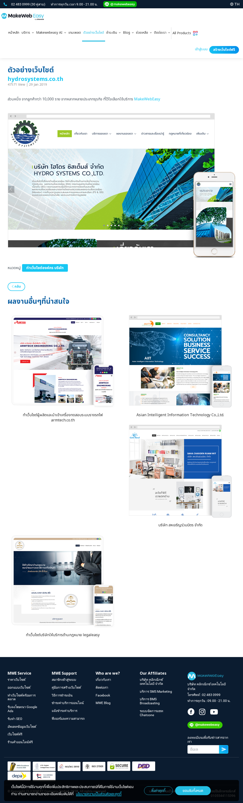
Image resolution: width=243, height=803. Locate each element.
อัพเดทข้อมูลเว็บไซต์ (22, 726)
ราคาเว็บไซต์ (16, 680)
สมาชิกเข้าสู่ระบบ (64, 680)
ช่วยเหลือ (143, 32)
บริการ (27, 32)
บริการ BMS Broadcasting (150, 701)
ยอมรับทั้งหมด (193, 791)
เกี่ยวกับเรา (103, 680)
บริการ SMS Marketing (156, 691)
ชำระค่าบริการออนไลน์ (68, 703)
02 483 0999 (20, 4)
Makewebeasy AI (50, 32)
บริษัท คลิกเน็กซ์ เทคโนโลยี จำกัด (151, 682)
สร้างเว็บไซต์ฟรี (224, 49)
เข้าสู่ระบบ (201, 49)
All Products (183, 33)
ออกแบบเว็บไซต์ (19, 687)
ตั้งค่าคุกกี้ (158, 791)
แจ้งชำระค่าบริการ (64, 711)
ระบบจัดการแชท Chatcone (151, 713)
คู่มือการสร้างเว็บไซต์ (66, 687)
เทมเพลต (74, 32)
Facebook (103, 695)
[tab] (27, 33)
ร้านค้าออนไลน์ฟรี (20, 742)
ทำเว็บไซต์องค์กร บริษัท (45, 268)
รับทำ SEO (15, 719)
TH (236, 4)
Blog (127, 32)
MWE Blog (103, 703)
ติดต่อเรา (161, 32)
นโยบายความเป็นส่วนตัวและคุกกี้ (99, 794)
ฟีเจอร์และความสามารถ (68, 718)
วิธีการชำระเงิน (62, 695)
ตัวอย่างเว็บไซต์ (93, 32)
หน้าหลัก (13, 32)
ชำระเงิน (112, 32)
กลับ (17, 286)
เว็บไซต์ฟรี (15, 734)
